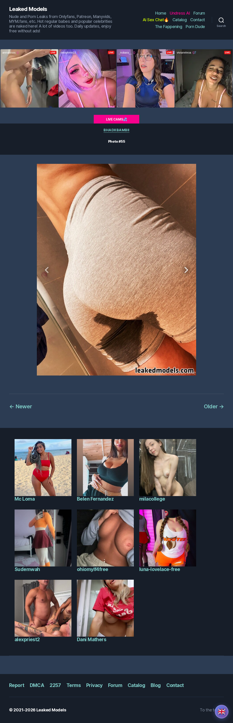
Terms (73, 685)
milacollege (152, 499)
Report (16, 685)
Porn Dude (195, 26)
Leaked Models (28, 9)
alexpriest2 (27, 639)
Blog (156, 685)
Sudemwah (27, 569)
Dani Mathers (91, 639)
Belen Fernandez (95, 499)
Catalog (179, 19)
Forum (199, 13)
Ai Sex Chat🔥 (156, 19)
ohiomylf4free (92, 569)
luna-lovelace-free (159, 569)
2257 (55, 685)
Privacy (94, 685)
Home (160, 13)
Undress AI (180, 13)
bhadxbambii (116, 130)
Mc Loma (25, 499)
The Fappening (168, 26)
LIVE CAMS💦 (116, 119)
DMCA (37, 685)
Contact (197, 19)
